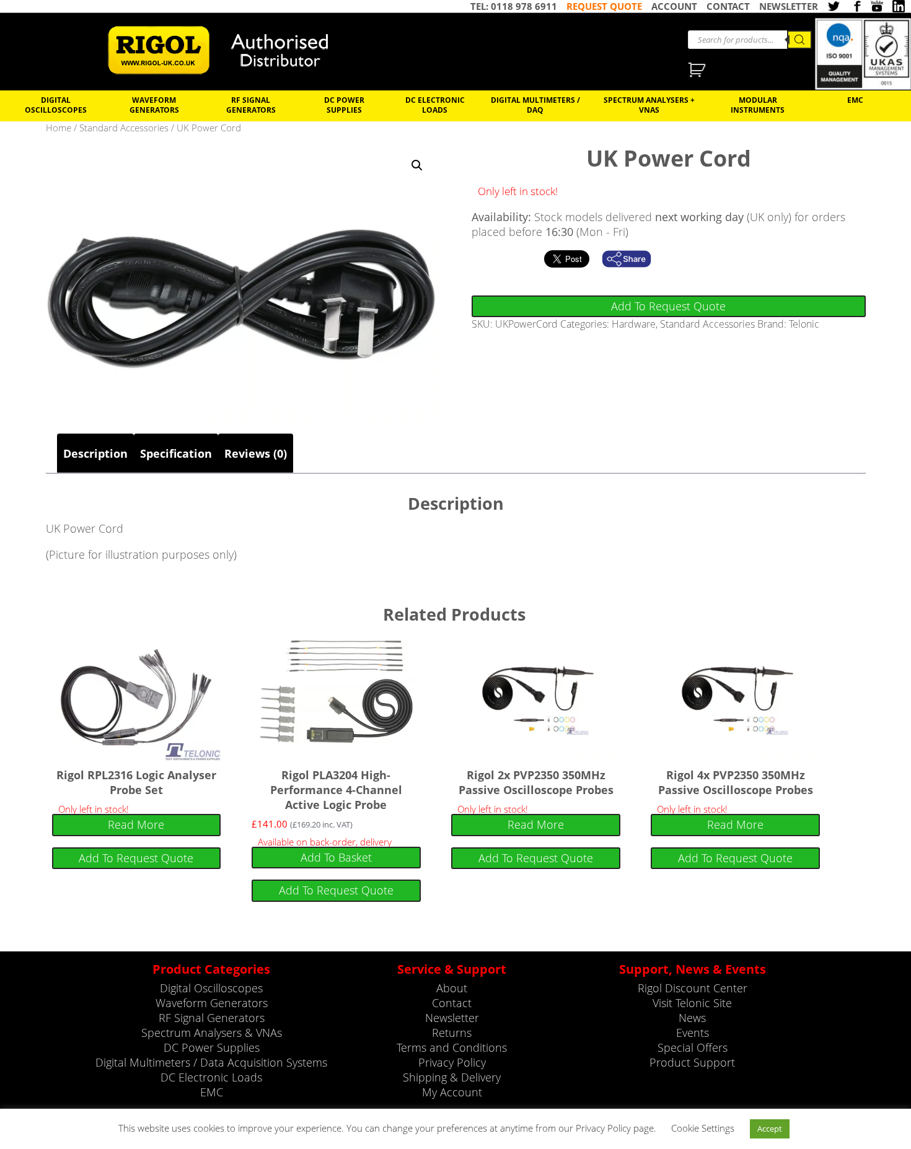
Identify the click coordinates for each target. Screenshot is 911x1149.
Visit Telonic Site (692, 1002)
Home (58, 127)
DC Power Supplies (344, 105)
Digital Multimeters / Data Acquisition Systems (211, 1062)
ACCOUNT (674, 6)
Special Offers (693, 1047)
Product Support (692, 1062)
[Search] (799, 39)
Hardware (634, 324)
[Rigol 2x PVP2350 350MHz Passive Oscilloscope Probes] (535, 697)
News (692, 1017)
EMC (855, 100)
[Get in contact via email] (633, 259)
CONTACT (728, 6)
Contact (452, 1002)
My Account (452, 1092)
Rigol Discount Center (692, 988)
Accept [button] (769, 1128)
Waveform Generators (154, 105)
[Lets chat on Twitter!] (833, 6)
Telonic (804, 324)
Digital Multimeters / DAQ (535, 105)
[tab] (95, 453)
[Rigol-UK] (226, 50)
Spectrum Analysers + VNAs (649, 105)
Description (95, 453)
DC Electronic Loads (435, 105)
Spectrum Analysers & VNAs (211, 1032)
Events (692, 1032)
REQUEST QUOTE (604, 6)
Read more (136, 824)
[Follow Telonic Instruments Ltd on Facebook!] (855, 6)
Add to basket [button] (336, 857)
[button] (417, 165)
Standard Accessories (124, 127)
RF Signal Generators (251, 105)
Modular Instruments (758, 105)
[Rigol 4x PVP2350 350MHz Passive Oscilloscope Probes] (735, 697)
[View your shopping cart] (698, 71)
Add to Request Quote (668, 306)
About (451, 988)
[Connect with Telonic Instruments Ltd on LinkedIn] (898, 6)
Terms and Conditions (452, 1047)
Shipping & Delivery (452, 1077)
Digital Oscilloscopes (56, 105)
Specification (176, 453)
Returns (452, 1032)
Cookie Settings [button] (702, 1128)
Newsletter (452, 1017)
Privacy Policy (452, 1062)
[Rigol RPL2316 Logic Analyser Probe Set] (136, 697)
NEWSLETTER (788, 6)
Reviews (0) (255, 453)
